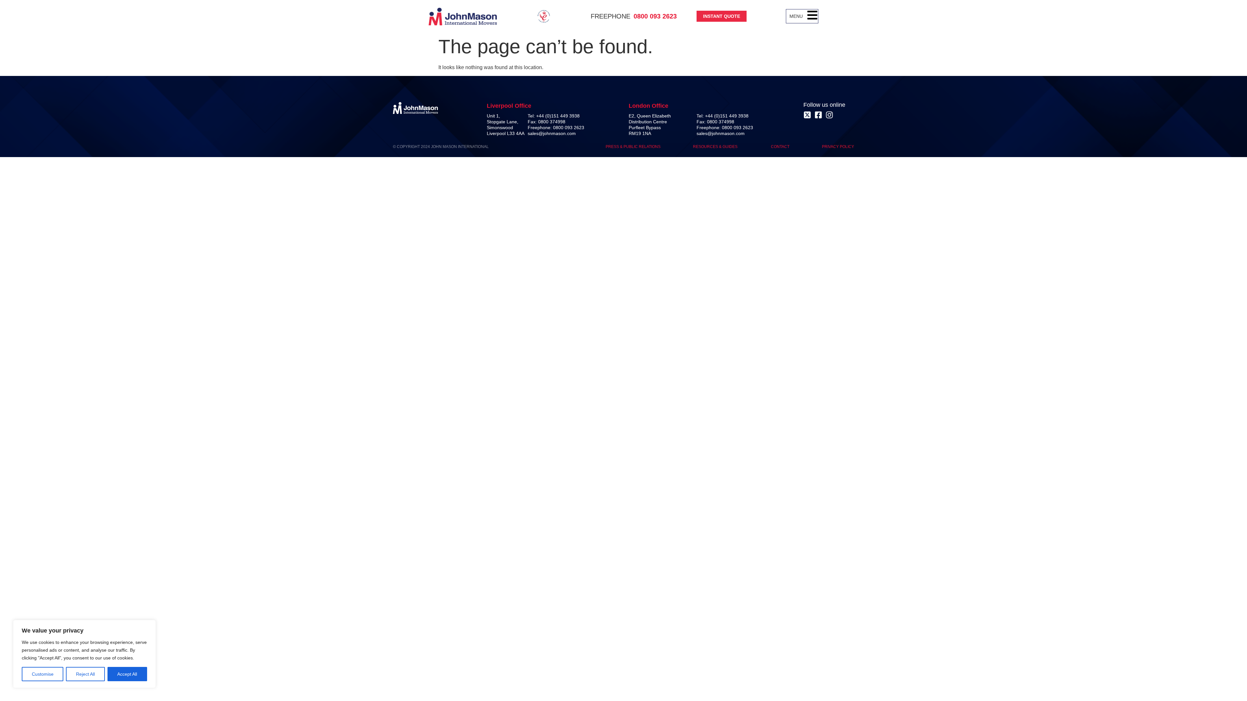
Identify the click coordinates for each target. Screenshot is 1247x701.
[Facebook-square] (818, 115)
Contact (780, 146)
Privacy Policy (838, 146)
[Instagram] (829, 115)
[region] (84, 654)
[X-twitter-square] (807, 115)
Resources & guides (715, 146)
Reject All (85, 674)
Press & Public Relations (633, 146)
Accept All (127, 674)
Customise (43, 674)
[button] (812, 16)
